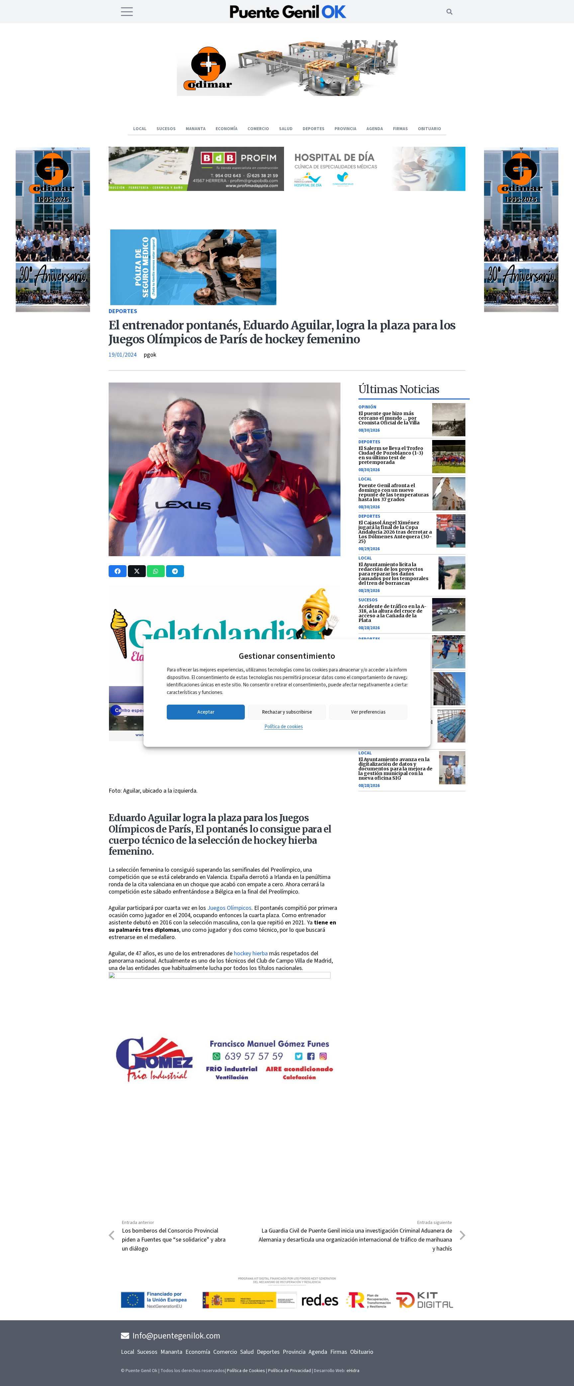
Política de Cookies (246, 1370)
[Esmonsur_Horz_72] (287, 94)
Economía (197, 1352)
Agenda (318, 1352)
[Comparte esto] (118, 571)
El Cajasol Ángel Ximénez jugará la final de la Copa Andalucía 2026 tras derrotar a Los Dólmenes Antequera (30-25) (395, 532)
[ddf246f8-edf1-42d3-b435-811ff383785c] (224, 783)
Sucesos (368, 600)
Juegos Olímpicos (229, 908)
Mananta (171, 1352)
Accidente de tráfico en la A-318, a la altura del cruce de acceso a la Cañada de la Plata (392, 613)
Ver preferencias (368, 712)
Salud (247, 1352)
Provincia (294, 1352)
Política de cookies (283, 726)
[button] (127, 12)
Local (365, 479)
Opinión (367, 407)
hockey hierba (251, 953)
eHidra (352, 1370)
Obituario (361, 1352)
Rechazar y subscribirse (287, 712)
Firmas (338, 1352)
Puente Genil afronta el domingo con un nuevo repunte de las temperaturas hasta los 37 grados (393, 492)
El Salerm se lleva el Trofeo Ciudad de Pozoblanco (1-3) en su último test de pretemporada (390, 455)
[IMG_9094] (220, 1026)
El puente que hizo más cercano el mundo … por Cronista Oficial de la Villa (389, 418)
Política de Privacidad (289, 1370)
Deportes (123, 311)
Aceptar (205, 712)
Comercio (225, 1352)
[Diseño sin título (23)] (377, 189)
